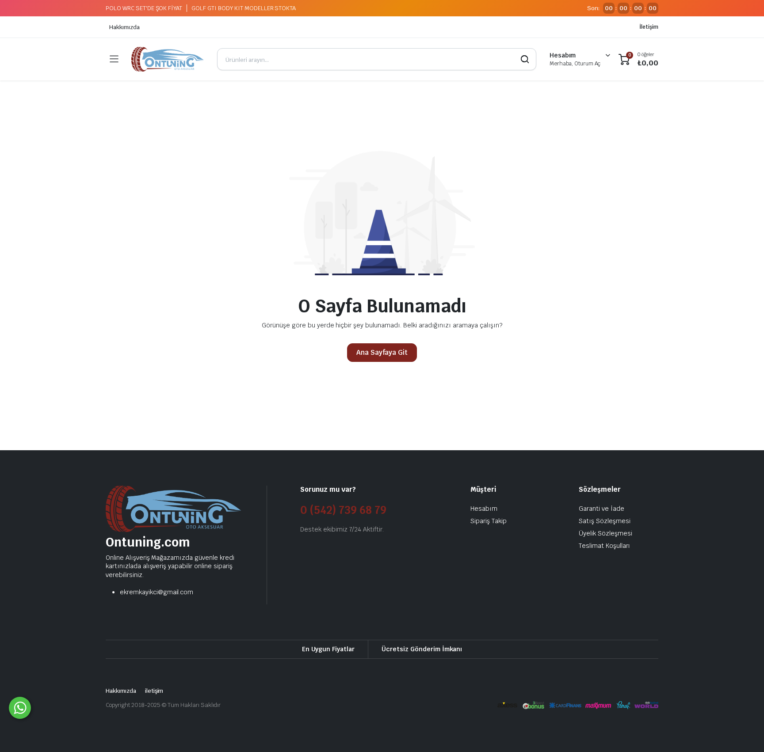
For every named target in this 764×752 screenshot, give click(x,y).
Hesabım (483, 509)
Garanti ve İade (601, 509)
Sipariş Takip (488, 521)
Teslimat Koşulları (604, 546)
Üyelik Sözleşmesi (605, 533)
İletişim (648, 26)
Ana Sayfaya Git (382, 352)
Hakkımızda (124, 27)
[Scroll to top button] (744, 732)
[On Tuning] (167, 59)
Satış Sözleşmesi (604, 521)
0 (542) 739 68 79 (343, 510)
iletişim (154, 691)
